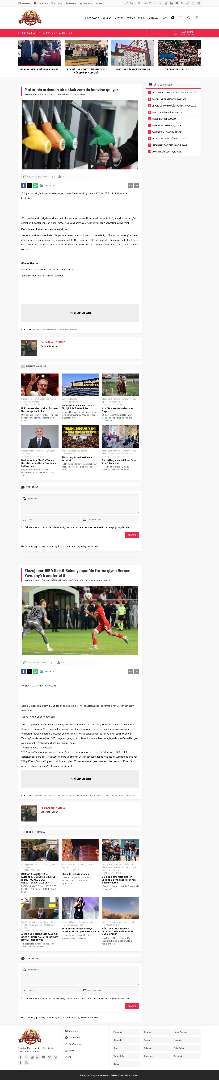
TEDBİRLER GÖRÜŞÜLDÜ (179, 69)
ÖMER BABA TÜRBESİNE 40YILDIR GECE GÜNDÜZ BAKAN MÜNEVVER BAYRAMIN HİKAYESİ (39, 937)
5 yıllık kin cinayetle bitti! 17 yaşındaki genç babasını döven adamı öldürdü (119, 879)
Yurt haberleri (113, 401)
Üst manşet (33, 401)
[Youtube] (177, 3)
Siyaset (51, 450)
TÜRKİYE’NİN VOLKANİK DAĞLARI (59, 33)
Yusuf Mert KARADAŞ (125, 795)
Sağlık (48, 399)
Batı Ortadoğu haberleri (119, 864)
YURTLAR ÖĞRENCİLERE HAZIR (132, 69)
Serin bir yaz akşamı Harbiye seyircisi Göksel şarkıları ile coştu (80, 930)
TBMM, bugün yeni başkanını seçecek (77, 459)
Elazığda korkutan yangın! (76, 873)
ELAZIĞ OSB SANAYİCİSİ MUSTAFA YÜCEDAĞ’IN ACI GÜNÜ (86, 71)
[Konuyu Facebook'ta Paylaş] (23, 185)
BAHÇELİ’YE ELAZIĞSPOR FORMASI (39, 69)
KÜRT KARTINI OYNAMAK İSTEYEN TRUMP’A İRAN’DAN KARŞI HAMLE (117, 931)
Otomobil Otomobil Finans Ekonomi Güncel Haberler (55, 329)
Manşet (41, 399)
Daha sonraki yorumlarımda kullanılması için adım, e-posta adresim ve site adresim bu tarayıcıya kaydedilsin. (77, 527)
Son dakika (26, 453)
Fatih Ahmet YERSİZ (53, 342)
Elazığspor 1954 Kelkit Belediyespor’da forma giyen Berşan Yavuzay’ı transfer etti (80, 795)
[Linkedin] (171, 3)
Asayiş (105, 864)
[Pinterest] (182, 3)
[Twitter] (160, 3)
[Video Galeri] (173, 18)
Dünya (36, 94)
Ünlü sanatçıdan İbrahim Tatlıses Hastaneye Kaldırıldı (39, 410)
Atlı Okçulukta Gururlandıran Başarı (117, 410)
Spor (104, 401)
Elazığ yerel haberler (111, 399)
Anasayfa (28, 94)
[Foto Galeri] (165, 18)
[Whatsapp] (187, 3)
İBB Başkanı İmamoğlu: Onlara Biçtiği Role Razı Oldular (78, 407)
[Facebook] (155, 3)
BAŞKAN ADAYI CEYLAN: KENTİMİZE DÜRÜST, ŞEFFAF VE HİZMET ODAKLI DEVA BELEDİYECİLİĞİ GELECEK (38, 878)
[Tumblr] (193, 3)
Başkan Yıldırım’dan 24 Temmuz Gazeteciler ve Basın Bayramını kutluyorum (38, 463)
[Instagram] (166, 3)
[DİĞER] (181, 18)
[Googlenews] (198, 3)
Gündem (25, 399)
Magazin (33, 399)
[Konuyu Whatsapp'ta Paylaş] (35, 185)
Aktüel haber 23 (39, 795)
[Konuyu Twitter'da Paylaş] (29, 185)
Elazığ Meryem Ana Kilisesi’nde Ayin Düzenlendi (119, 461)
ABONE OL (49, 185)
